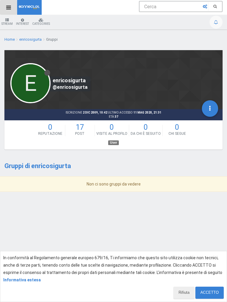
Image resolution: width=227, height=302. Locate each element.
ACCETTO (209, 292)
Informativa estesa (22, 280)
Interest (22, 23)
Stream (7, 23)
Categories (41, 23)
